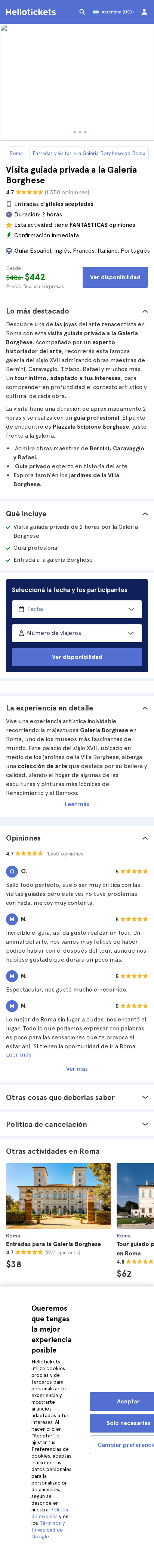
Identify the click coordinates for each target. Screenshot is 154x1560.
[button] (77, 311)
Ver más (77, 1068)
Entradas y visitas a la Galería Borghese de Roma (89, 153)
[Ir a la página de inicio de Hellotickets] (32, 12)
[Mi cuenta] (144, 12)
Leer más (77, 804)
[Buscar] (82, 12)
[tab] (77, 311)
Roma (16, 153)
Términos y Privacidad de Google (48, 1529)
